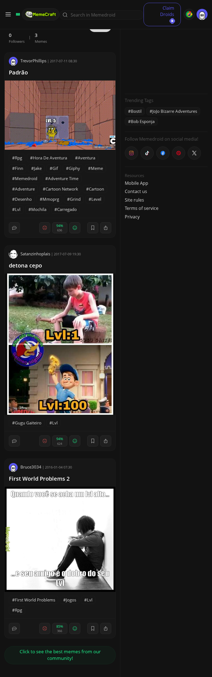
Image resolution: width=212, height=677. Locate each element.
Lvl (17, 209)
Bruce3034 (30, 467)
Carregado (67, 209)
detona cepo (25, 265)
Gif (55, 168)
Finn (19, 168)
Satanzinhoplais (35, 253)
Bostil (136, 111)
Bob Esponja (143, 121)
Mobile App (136, 183)
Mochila (38, 209)
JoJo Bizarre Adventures (174, 111)
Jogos (71, 600)
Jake (38, 168)
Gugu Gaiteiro (28, 423)
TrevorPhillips (33, 60)
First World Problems (35, 600)
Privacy (132, 217)
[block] (105, 227)
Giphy (74, 168)
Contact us (136, 191)
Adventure (25, 189)
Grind (75, 199)
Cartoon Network (62, 189)
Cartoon (96, 189)
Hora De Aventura (50, 157)
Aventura (86, 157)
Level (96, 199)
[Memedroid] (17, 14)
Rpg (18, 157)
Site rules (134, 200)
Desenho (23, 199)
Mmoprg (51, 199)
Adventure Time (63, 178)
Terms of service (141, 208)
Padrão (18, 72)
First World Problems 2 (39, 478)
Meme (97, 168)
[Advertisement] (166, 55)
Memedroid (26, 178)
